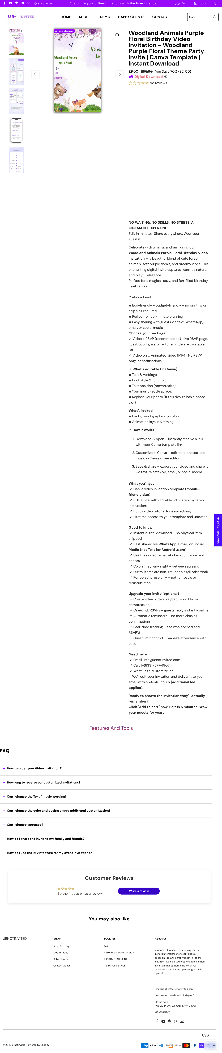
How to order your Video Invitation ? (34, 768)
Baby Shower (60, 959)
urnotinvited (18, 1044)
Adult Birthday (61, 946)
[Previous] (35, 74)
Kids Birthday (60, 952)
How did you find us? (144, 185)
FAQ (106, 946)
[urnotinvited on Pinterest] (16, 3)
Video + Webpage (180, 102)
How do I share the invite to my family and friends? (45, 839)
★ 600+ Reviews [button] (218, 530)
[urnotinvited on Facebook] (4, 3)
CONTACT (160, 17)
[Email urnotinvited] (28, 3)
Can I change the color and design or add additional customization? (58, 811)
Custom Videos (61, 965)
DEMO (105, 17)
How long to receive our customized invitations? (44, 782)
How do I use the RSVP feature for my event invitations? (49, 853)
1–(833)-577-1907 (155, 665)
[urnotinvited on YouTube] (10, 3)
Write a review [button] (139, 891)
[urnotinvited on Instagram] (22, 3)
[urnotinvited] (19, 17)
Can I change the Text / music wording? (37, 796)
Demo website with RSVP (162, 178)
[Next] (119, 74)
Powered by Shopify (38, 1044)
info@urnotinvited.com (161, 660)
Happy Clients (131, 17)
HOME (66, 17)
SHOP (84, 17)
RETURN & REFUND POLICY (119, 952)
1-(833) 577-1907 (44, 3)
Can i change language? (25, 825)
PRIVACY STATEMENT (115, 959)
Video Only (146, 103)
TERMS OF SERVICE (115, 965)
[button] (139, 83)
